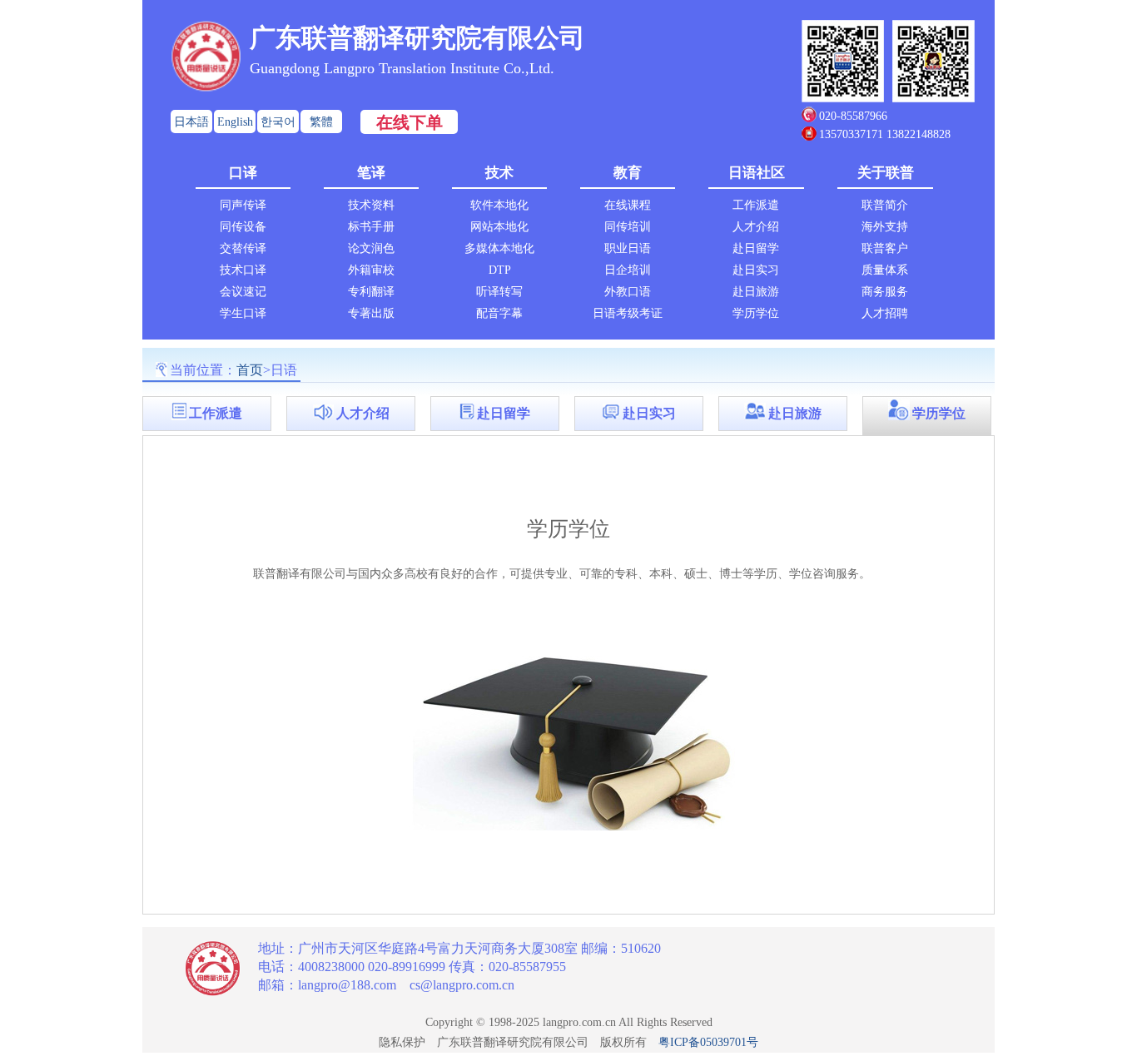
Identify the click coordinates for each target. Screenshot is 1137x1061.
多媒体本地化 (499, 248)
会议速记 (243, 291)
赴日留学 (755, 248)
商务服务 (884, 291)
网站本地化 (499, 227)
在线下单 (409, 122)
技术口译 (243, 270)
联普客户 (884, 248)
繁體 (321, 122)
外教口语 (627, 291)
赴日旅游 (755, 291)
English (235, 122)
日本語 (191, 122)
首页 (249, 370)
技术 (499, 173)
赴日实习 (755, 270)
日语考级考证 (628, 313)
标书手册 (371, 227)
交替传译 (243, 248)
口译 (243, 173)
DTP (500, 270)
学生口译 (243, 313)
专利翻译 (371, 291)
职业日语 (627, 248)
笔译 (371, 173)
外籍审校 (371, 270)
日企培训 (627, 270)
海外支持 (884, 227)
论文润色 (371, 248)
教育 (627, 173)
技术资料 (371, 205)
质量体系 (884, 270)
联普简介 (884, 205)
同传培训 (627, 227)
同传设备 (243, 227)
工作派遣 (755, 205)
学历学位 (755, 313)
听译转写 (499, 291)
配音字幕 (499, 313)
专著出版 (371, 313)
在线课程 (627, 205)
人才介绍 (755, 227)
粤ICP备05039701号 (708, 1042)
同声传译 (243, 205)
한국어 (278, 122)
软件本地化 (499, 205)
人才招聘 (884, 313)
